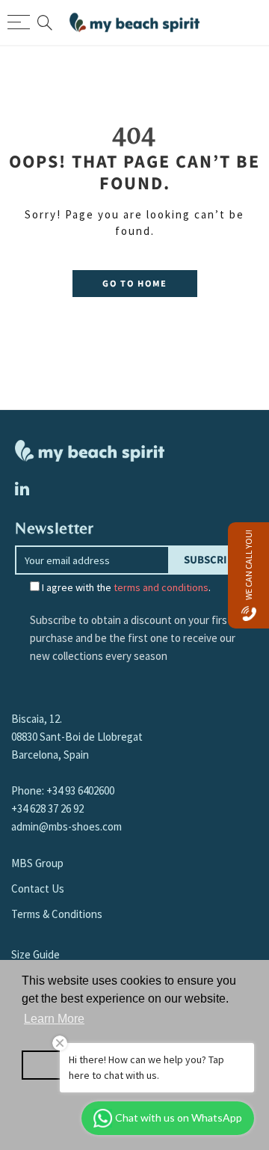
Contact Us (37, 888)
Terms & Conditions (56, 914)
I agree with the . (125, 587)
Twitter (22, 488)
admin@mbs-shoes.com (66, 826)
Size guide (35, 954)
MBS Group (37, 863)
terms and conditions (161, 587)
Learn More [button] (54, 1018)
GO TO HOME (134, 283)
